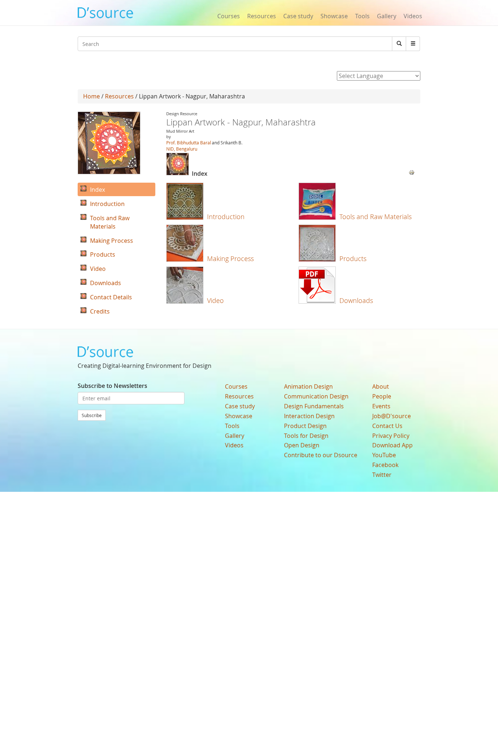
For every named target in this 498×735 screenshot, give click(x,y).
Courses (228, 16)
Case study (298, 16)
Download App (392, 445)
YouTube (384, 455)
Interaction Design (309, 416)
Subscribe (92, 415)
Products (352, 258)
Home (91, 96)
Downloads (356, 300)
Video (215, 300)
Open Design (301, 445)
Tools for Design (306, 436)
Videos (413, 16)
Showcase (334, 16)
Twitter (382, 475)
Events (381, 406)
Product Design (305, 426)
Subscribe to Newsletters (112, 386)
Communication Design (316, 396)
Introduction (226, 216)
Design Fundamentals (314, 406)
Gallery (386, 16)
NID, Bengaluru (181, 149)
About (380, 386)
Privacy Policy (390, 436)
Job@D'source (391, 416)
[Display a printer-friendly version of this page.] (412, 172)
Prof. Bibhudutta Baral (188, 142)
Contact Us (387, 426)
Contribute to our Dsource (320, 455)
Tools (362, 16)
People (381, 396)
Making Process (230, 258)
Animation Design (308, 386)
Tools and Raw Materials (375, 216)
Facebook (385, 465)
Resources (261, 16)
